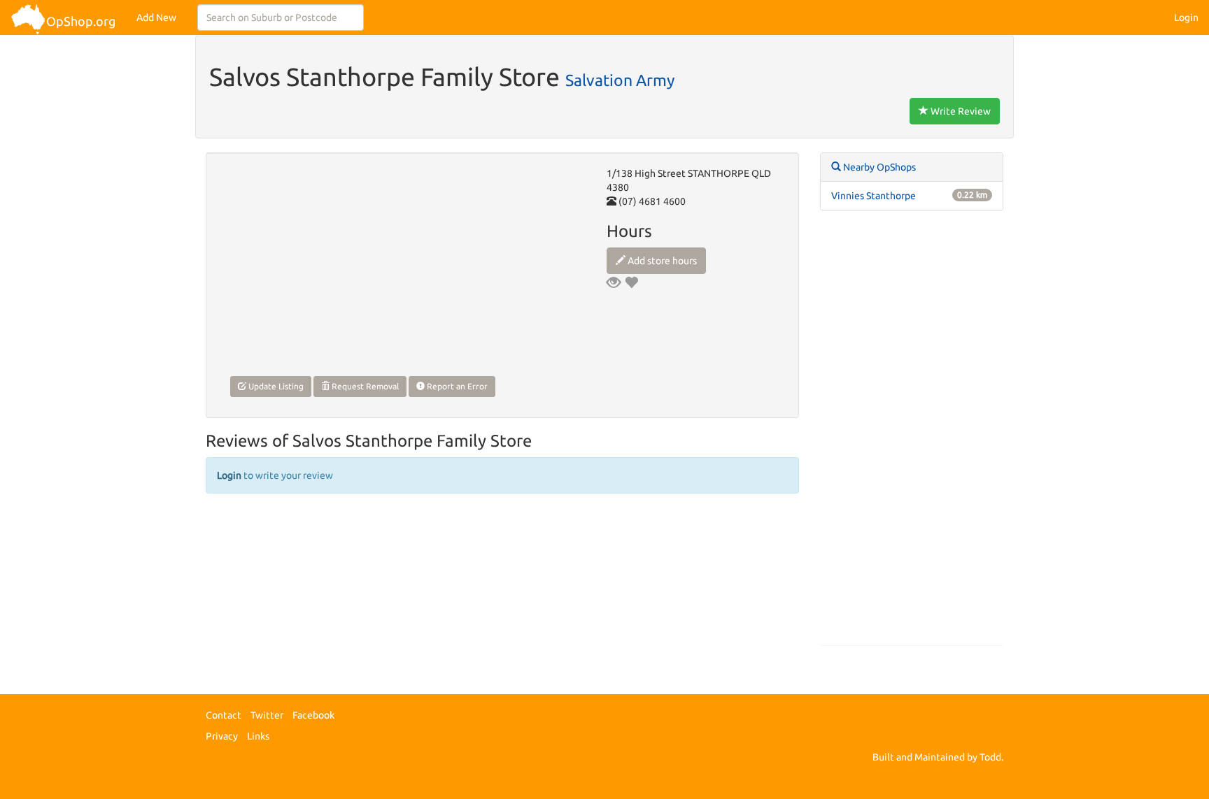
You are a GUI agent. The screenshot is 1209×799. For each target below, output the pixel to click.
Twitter (266, 715)
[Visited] (614, 282)
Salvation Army (619, 80)
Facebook (313, 715)
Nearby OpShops (878, 167)
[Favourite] (631, 282)
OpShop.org (80, 21)
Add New (156, 17)
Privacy (222, 736)
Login (1186, 17)
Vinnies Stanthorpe (873, 195)
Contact (223, 715)
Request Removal (364, 386)
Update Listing (275, 386)
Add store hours (661, 260)
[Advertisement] (912, 435)
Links (258, 736)
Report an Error (456, 386)
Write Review (959, 111)
